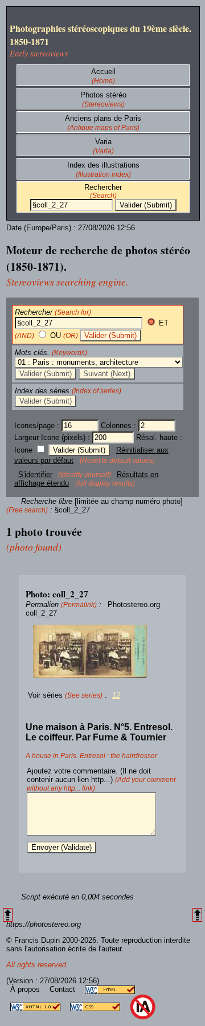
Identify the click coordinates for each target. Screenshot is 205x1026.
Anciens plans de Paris (103, 118)
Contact (63, 989)
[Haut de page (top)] (7, 915)
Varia (103, 141)
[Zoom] (102, 651)
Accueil (103, 71)
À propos (26, 989)
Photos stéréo (103, 95)
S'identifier (35, 474)
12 (116, 695)
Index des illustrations (103, 165)
